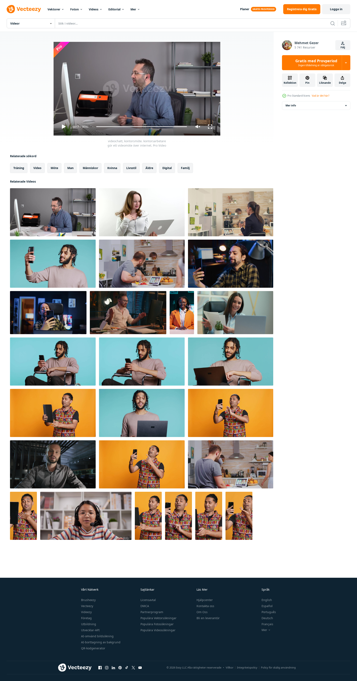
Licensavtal (148, 600)
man (70, 168)
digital (167, 168)
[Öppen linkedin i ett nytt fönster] (113, 667)
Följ (343, 47)
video (37, 168)
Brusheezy (88, 600)
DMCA (144, 606)
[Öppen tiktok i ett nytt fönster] (126, 667)
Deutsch (267, 618)
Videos (93, 9)
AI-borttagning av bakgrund (100, 642)
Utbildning (88, 624)
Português (269, 612)
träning (18, 168)
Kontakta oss (205, 606)
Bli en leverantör (208, 618)
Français (267, 624)
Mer (133, 9)
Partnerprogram (151, 612)
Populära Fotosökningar (157, 624)
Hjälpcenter (205, 600)
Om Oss (202, 612)
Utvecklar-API (90, 630)
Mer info (291, 105)
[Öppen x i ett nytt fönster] (133, 667)
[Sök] (332, 23)
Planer (244, 9)
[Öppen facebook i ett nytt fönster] (100, 667)
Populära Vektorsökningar (158, 618)
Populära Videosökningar (157, 630)
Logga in (336, 9)
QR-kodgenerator (93, 648)
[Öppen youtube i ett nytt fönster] (140, 667)
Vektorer (54, 9)
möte (54, 168)
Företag (86, 618)
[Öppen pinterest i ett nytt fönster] (120, 667)
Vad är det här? (320, 95)
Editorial (114, 9)
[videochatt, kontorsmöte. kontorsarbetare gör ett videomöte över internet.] (53, 212)
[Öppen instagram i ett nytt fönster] (106, 667)
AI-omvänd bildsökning (97, 636)
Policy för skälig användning (278, 667)
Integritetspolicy (247, 667)
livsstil (131, 168)
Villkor (229, 667)
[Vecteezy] (24, 9)
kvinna (112, 168)
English (267, 600)
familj (185, 168)
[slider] (141, 126)
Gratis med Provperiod (316, 62)
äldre (149, 168)
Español (267, 606)
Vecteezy (87, 606)
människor (90, 168)
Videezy (86, 612)
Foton (74, 9)
